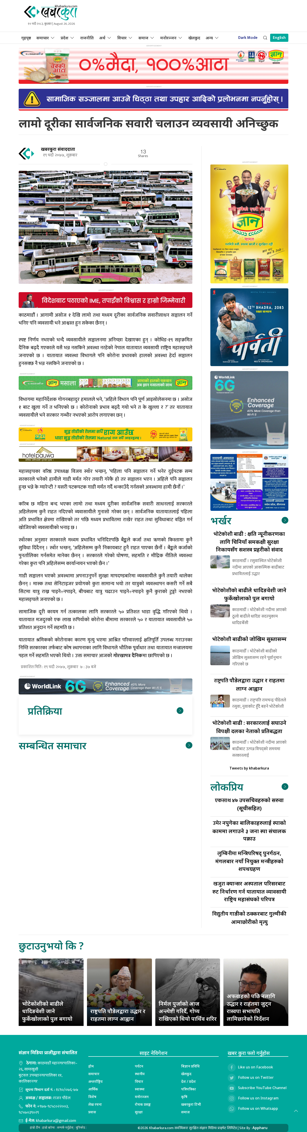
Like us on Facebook (255, 1067)
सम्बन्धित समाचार (52, 745)
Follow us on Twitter (256, 1077)
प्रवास (92, 1112)
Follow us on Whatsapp (258, 1108)
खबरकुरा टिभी (191, 1104)
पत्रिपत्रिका (188, 1089)
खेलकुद (194, 37)
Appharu (259, 1127)
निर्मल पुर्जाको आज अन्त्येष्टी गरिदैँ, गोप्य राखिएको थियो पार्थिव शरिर (188, 1011)
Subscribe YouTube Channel (262, 1087)
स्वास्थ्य (140, 1089)
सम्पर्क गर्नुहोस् (65, 1127)
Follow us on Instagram (258, 1098)
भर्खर (220, 520)
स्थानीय (140, 1073)
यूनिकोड (80, 1127)
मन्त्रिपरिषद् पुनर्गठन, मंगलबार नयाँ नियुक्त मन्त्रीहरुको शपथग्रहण (249, 860)
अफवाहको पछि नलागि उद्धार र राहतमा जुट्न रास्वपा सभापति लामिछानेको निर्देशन (251, 1007)
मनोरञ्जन (168, 37)
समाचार (42, 37)
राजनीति (87, 37)
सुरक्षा (139, 1112)
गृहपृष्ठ (26, 37)
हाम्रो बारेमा (48, 1127)
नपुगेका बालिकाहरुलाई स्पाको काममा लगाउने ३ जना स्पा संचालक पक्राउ (249, 830)
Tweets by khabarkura (249, 768)
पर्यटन (139, 1066)
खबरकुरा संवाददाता (58, 149)
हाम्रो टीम (35, 1127)
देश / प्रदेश (188, 1081)
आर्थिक (93, 1089)
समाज (143, 37)
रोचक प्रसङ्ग (143, 1104)
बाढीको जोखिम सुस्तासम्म (249, 639)
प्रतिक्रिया (45, 711)
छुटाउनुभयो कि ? (51, 946)
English (279, 37)
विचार (122, 37)
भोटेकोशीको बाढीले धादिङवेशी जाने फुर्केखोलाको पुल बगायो (47, 1011)
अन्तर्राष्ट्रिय (95, 1081)
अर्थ (102, 37)
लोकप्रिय (226, 787)
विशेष (92, 1096)
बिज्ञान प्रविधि (190, 1066)
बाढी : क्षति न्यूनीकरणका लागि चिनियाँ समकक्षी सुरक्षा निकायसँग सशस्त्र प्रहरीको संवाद (249, 541)
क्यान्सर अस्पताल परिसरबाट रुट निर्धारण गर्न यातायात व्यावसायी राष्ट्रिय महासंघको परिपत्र (249, 891)
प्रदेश (64, 37)
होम (91, 1066)
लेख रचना (95, 1104)
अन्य (209, 37)
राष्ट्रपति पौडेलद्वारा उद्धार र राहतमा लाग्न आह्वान (117, 1014)
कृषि (184, 1096)
